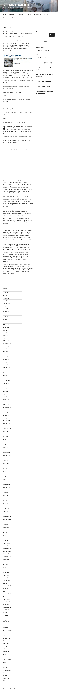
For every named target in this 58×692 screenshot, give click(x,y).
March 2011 (5, 476)
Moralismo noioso (7, 670)
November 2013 (6, 402)
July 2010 (5, 498)
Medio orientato (6, 667)
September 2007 (7, 585)
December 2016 (6, 338)
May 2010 (5, 503)
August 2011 (6, 463)
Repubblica (15, 213)
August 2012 (6, 431)
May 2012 (5, 439)
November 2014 (6, 380)
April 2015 (5, 378)
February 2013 (6, 418)
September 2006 (7, 593)
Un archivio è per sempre (41, 45)
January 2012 (6, 450)
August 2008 (6, 559)
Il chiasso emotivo (40, 47)
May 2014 (5, 394)
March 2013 (6, 415)
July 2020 (5, 300)
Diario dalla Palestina (7, 638)
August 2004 (6, 604)
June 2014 (5, 391)
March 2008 (6, 572)
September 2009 (7, 524)
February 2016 (6, 362)
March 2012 (5, 444)
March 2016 (6, 359)
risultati (14, 215)
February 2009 (6, 543)
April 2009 (5, 538)
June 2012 (5, 436)
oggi (11, 50)
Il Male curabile (6, 648)
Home (4, 14)
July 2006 (5, 596)
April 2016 (5, 356)
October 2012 (6, 426)
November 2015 (6, 367)
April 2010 (5, 506)
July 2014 (5, 388)
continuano (16, 142)
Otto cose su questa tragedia (42, 50)
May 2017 (5, 332)
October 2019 (6, 306)
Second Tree (6, 678)
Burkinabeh (5, 632)
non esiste (13, 99)
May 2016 (5, 354)
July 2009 (5, 530)
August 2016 (6, 346)
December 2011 (6, 452)
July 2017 (5, 330)
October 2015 (6, 370)
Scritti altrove (37, 14)
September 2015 (7, 372)
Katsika (4, 654)
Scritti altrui (46, 14)
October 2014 (6, 383)
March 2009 (6, 540)
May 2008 (5, 567)
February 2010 (6, 511)
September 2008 (7, 556)
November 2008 (7, 551)
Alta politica (5, 627)
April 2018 (5, 316)
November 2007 (7, 580)
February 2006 (6, 599)
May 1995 (5, 612)
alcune (25, 203)
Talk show (5, 680)
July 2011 (5, 466)
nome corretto (7, 220)
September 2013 (7, 407)
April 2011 (5, 474)
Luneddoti (5, 664)
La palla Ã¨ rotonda (7, 659)
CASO (4, 635)
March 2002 (6, 609)
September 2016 (7, 343)
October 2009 (6, 522)
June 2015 (5, 375)
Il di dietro (5, 646)
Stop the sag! (46, 86)
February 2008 (6, 575)
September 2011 (7, 460)
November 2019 (6, 303)
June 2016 (5, 351)
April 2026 (5, 292)
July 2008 (5, 562)
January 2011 (6, 482)
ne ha (12, 109)
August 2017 (6, 327)
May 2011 (5, 471)
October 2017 (6, 324)
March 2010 (6, 508)
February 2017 (6, 335)
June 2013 (5, 410)
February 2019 (6, 314)
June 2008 (5, 564)
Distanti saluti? (12, 14)
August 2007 (6, 588)
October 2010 (6, 490)
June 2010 (5, 500)
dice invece (14, 131)
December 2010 (6, 484)
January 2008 (6, 577)
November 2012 (6, 423)
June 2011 (5, 468)
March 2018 (6, 319)
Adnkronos (7, 213)
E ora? (13, 17)
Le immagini (6, 17)
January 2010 (6, 514)
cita (4, 128)
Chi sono (21, 14)
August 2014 (6, 386)
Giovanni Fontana (41, 74)
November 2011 (6, 455)
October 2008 (6, 553)
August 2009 (6, 527)
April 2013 (5, 412)
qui (19, 232)
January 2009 (6, 545)
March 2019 (6, 311)
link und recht (6, 662)
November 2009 (7, 519)
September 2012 (7, 428)
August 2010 (6, 495)
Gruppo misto (6, 643)
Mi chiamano (28, 14)
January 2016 (6, 364)
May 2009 (5, 535)
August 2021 (6, 298)
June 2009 (5, 532)
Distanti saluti (16, 5)
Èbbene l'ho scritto (7, 640)
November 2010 (7, 487)
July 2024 (5, 295)
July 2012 (5, 434)
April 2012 (5, 442)
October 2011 (6, 458)
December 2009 (7, 516)
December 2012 (6, 420)
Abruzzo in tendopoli (7, 625)
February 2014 (6, 396)
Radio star (5, 675)
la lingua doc (6, 656)
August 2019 (6, 308)
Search (38, 31)
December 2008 (7, 548)
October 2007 (6, 583)
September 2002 (7, 607)
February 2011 (6, 479)
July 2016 (5, 348)
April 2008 (5, 570)
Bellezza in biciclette (7, 630)
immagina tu (6, 651)
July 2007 (5, 591)
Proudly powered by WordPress (10, 688)
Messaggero (21, 213)
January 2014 (6, 399)
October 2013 (6, 404)
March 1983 (6, 615)
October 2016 (6, 340)
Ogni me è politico (7, 672)
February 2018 (6, 322)
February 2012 (6, 447)
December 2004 (7, 601)
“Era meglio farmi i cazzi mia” (42, 57)
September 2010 (7, 492)
